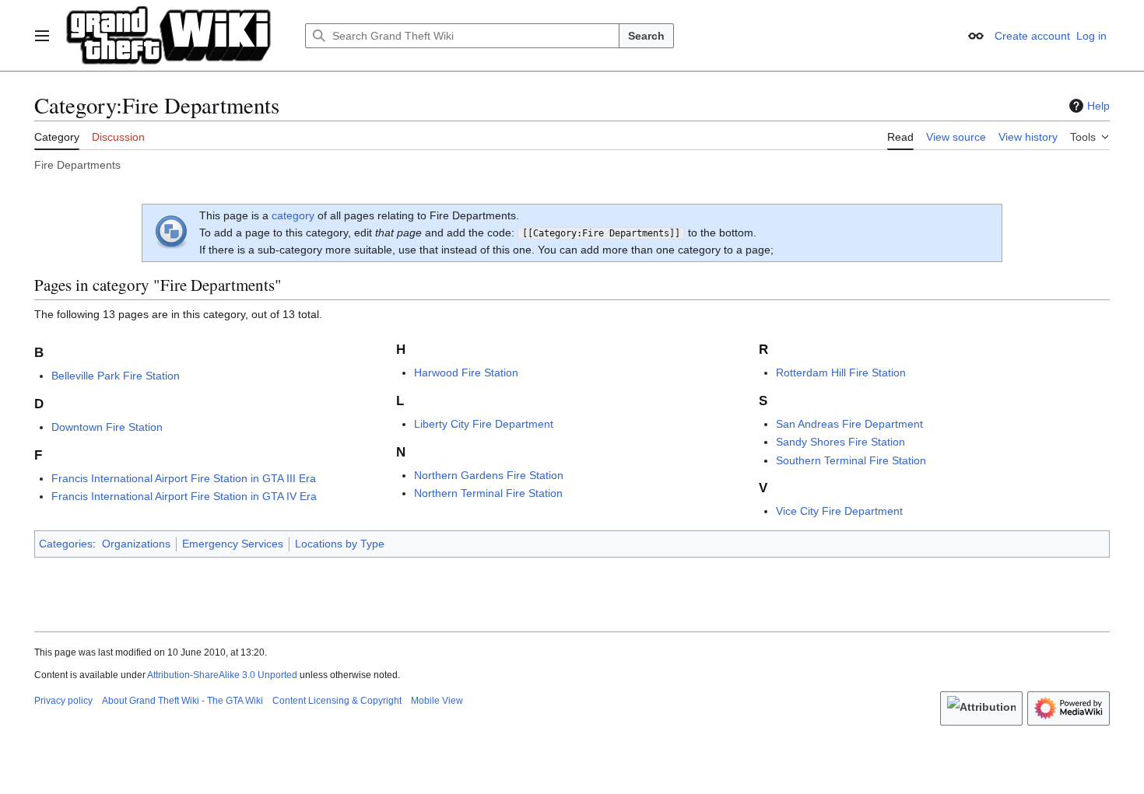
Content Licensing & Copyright (337, 700)
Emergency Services (232, 543)
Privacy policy (63, 700)
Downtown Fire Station (107, 427)
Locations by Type (339, 543)
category (293, 215)
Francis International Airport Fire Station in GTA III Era (183, 478)
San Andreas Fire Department (849, 424)
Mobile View (437, 700)
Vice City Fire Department (839, 511)
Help (1098, 106)
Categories (66, 543)
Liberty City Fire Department (483, 424)
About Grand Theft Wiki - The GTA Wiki (182, 700)
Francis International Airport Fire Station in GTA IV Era (184, 496)
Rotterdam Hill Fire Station (841, 372)
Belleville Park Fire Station (115, 375)
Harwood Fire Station (466, 372)
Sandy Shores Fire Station (840, 441)
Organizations (136, 543)
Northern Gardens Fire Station (488, 475)
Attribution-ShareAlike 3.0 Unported (222, 675)
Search (646, 36)
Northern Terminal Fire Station (488, 493)
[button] (42, 35)
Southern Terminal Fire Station (851, 460)
